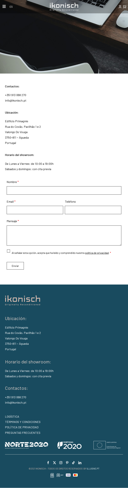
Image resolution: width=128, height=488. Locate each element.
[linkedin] (79, 462)
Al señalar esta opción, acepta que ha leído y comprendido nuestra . (61, 252)
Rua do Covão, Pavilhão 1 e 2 (23, 333)
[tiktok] (73, 462)
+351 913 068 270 (15, 95)
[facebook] (48, 462)
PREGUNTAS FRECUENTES (22, 432)
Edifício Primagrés (16, 327)
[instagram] (60, 462)
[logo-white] (64, 4)
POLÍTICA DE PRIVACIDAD (21, 427)
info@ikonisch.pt (15, 100)
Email (11, 201)
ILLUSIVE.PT (93, 468)
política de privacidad (97, 252)
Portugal (10, 349)
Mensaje (13, 221)
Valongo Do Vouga (16, 338)
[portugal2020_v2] (62, 442)
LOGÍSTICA (12, 416)
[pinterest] (67, 462)
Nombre (13, 182)
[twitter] (54, 462)
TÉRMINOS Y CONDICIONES (22, 422)
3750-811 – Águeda (17, 343)
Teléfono (70, 201)
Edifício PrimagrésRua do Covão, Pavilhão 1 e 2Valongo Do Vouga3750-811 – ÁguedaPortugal (23, 132)
